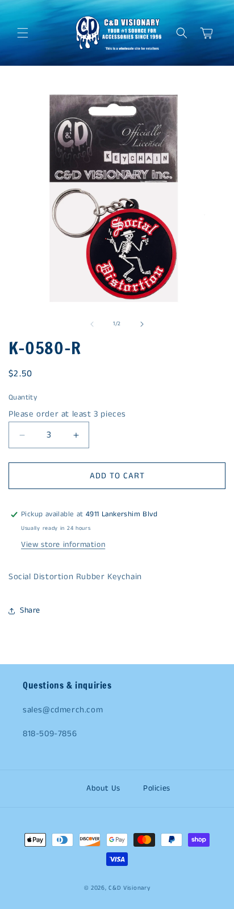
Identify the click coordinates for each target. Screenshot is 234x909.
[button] (22, 32)
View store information (63, 544)
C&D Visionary (129, 888)
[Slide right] (141, 324)
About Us (103, 788)
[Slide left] (92, 324)
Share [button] (30, 610)
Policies (156, 788)
